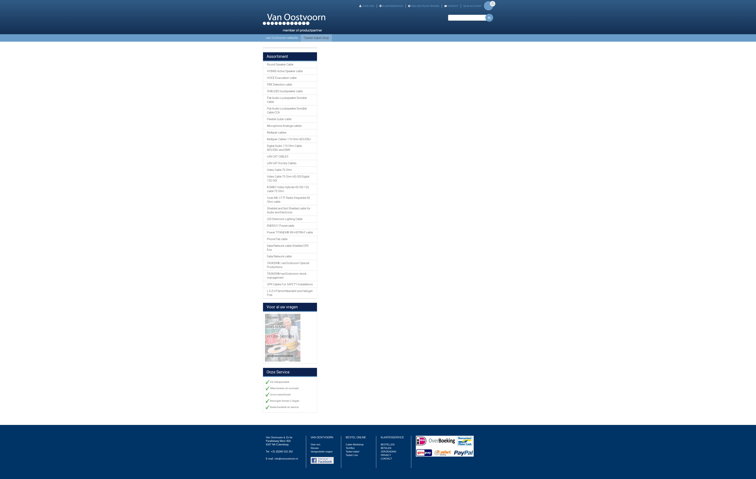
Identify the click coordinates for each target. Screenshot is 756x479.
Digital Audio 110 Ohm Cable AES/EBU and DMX (284, 147)
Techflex (350, 448)
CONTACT (452, 6)
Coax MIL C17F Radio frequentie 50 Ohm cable (288, 199)
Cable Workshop (355, 444)
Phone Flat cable (277, 239)
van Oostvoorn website (282, 38)
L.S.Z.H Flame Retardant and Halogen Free (290, 293)
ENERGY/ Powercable (280, 225)
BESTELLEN (388, 444)
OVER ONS (368, 6)
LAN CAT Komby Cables (281, 163)
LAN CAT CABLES (277, 156)
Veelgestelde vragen (322, 451)
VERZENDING (388, 451)
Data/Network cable (279, 256)
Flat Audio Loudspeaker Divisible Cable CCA (287, 110)
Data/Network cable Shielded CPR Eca (288, 247)
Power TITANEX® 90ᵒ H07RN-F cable (290, 232)
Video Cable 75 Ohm (279, 169)
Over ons (315, 444)
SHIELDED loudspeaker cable (285, 91)
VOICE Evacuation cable (281, 77)
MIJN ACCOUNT (472, 6)
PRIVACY (386, 455)
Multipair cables (276, 132)
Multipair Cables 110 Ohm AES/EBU (289, 139)
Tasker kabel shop (316, 38)
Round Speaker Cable (280, 64)
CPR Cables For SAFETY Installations (290, 284)
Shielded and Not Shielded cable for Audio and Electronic (288, 210)
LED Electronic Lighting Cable (284, 219)
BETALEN (386, 448)
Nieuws (315, 448)
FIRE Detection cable (279, 84)
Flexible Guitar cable (279, 119)
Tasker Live (352, 455)
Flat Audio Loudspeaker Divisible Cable (287, 99)
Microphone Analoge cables (284, 125)
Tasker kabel (352, 451)
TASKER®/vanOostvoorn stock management (287, 275)
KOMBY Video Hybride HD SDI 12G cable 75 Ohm (288, 189)
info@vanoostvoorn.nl (280, 355)
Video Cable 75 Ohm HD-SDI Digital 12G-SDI (288, 178)
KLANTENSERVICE (392, 6)
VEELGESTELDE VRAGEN (425, 6)
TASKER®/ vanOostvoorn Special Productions (288, 265)
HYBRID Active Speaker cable (285, 71)
